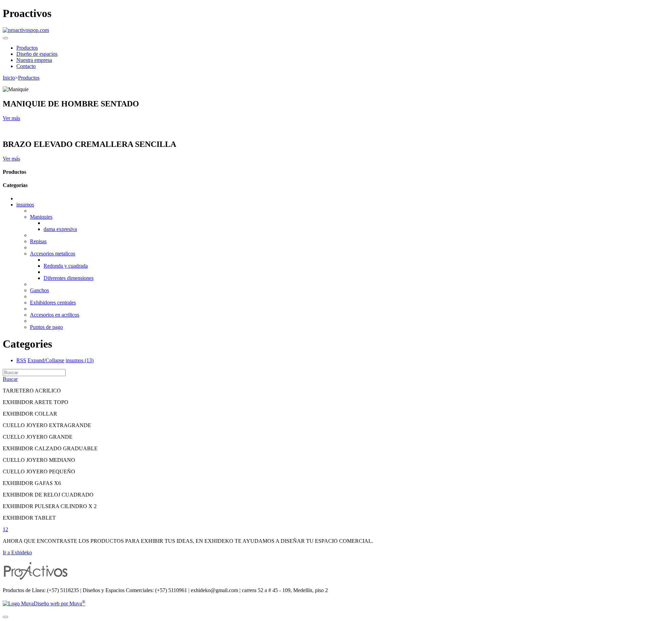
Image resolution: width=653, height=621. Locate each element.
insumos (25, 204)
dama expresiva (60, 229)
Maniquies (41, 217)
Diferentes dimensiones (69, 278)
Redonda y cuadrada (66, 266)
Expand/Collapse (46, 360)
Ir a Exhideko (17, 552)
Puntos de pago (46, 327)
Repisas (38, 241)
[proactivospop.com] (26, 30)
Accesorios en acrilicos (54, 315)
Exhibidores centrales (53, 302)
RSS (21, 360)
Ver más (11, 118)
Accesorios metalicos (52, 253)
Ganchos (39, 290)
